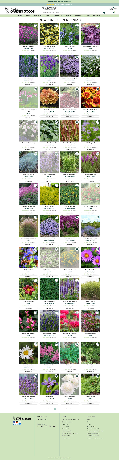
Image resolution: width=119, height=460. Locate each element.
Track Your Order (67, 421)
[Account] (104, 12)
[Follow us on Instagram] (46, 426)
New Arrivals (79, 15)
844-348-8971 (113, 9)
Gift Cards (65, 426)
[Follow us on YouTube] (54, 426)
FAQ (88, 421)
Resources (96, 15)
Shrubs (28, 15)
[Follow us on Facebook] (37, 426)
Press (89, 424)
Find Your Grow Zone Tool (95, 431)
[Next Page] (70, 408)
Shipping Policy (67, 431)
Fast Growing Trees (93, 435)
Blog (88, 419)
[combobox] (69, 12)
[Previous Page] (48, 408)
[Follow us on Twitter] (42, 426)
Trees (20, 15)
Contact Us (65, 428)
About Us (65, 424)
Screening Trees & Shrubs (95, 438)
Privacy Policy (66, 438)
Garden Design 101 (93, 433)
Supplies (69, 15)
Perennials (37, 15)
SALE (88, 15)
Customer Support (93, 428)
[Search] (96, 12)
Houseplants (58, 15)
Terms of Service (67, 435)
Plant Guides (91, 426)
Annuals (47, 15)
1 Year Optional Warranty (70, 433)
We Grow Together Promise (71, 419)
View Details (28, 53)
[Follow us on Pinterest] (50, 426)
